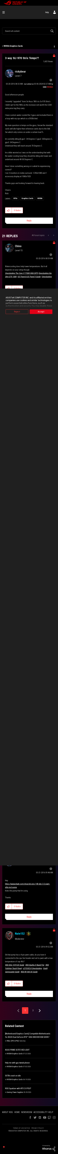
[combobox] (29, 31)
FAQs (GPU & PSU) (13, 1041)
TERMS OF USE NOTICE (21, 1128)
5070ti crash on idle (13, 1076)
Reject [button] (17, 312)
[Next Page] (39, 1010)
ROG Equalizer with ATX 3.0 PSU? (18, 1088)
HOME (17, 1112)
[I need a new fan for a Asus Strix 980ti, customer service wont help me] (48, 235)
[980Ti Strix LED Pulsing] (53, 235)
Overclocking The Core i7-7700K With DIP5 (21, 273)
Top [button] (4, 1147)
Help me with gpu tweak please (17, 1063)
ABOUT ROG (7, 1112)
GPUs (15, 198)
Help (47, 12)
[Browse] (4, 12)
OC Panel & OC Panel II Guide (29, 276)
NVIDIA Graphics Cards (13, 46)
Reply (29, 220)
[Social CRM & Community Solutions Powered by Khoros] (49, 1148)
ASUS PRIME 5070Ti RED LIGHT (17, 1050)
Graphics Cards (27, 198)
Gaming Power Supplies (15, 1092)
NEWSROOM (26, 1112)
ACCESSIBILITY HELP (43, 1112)
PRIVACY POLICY (37, 1128)
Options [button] (54, 46)
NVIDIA (39, 198)
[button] (8, 210)
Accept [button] (41, 312)
